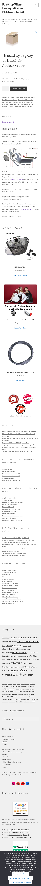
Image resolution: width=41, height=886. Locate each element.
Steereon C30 (6, 574)
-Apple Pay (6, 757)
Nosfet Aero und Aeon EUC (10, 592)
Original (10, 106)
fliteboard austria (26, 656)
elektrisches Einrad (10, 649)
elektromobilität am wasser (22, 689)
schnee (18, 696)
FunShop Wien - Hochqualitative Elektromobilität (13, 8)
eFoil (29, 646)
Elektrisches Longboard (24, 649)
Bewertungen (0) (8, 122)
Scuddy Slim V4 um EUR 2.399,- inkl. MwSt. (15, 542)
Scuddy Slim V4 (7, 469)
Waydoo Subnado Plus (9, 498)
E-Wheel (25, 646)
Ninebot (4, 106)
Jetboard (16, 659)
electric (12, 686)
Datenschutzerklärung (20, 874)
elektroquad (32, 689)
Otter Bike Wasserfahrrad (10, 597)
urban (21, 699)
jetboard (20, 694)
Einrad (7, 686)
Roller (8, 663)
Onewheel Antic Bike (8, 594)
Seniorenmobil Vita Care (9, 588)
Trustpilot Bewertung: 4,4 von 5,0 (20, 837)
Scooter (24, 663)
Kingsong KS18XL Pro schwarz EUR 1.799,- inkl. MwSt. (18, 540)
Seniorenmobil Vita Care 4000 (11, 474)
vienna (13, 670)
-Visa (4, 767)
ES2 (21, 104)
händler (10, 659)
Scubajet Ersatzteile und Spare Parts (13, 556)
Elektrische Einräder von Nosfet (12, 520)
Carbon (10, 684)
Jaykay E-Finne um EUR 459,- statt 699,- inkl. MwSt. (18, 452)
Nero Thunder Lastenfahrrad (11, 480)
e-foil (22, 684)
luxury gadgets (32, 659)
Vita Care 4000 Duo (8, 478)
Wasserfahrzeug (34, 699)
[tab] (20, 116)
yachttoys (7, 674)
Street (20, 667)
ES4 (23, 104)
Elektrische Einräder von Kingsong (12, 516)
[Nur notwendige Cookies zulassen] (39, 869)
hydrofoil (4, 659)
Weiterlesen (20, 381)
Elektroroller (7, 653)
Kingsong (25, 694)
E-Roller (9, 646)
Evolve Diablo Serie (8, 590)
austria (14, 637)
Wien (22, 670)
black (3, 646)
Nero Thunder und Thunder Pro (11, 599)
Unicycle (5, 670)
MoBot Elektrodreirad (8, 513)
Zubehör (29, 106)
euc (37, 689)
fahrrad (7, 691)
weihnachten (12, 702)
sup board (4, 699)
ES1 (18, 104)
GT (11, 694)
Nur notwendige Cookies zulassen (21, 882)
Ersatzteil (6, 656)
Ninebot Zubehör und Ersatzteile (20, 97)
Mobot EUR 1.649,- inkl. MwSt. (11, 551)
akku (3, 684)
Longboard (22, 659)
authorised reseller (27, 637)
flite (21, 691)
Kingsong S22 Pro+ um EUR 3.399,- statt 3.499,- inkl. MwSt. (20, 445)
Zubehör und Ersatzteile (19, 19)
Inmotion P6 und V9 (8, 581)
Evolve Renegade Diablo (9, 505)
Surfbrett (33, 667)
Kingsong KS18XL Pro (8, 579)
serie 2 (26, 696)
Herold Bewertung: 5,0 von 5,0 (19, 835)
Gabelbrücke (29, 104)
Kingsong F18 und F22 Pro (10, 585)
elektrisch (18, 686)
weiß (18, 670)
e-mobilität (26, 684)
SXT (36, 667)
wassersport (5, 702)
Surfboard (26, 667)
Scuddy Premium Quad (9, 518)
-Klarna (4, 742)
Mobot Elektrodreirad (8, 471)
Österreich (28, 674)
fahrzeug (12, 691)
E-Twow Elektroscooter (9, 511)
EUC (11, 656)
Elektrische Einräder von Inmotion (12, 502)
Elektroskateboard (32, 653)
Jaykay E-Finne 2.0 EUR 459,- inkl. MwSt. (14, 553)
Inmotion (14, 694)
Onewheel (10, 697)
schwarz (15, 663)
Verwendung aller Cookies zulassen (20, 878)
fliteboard (26, 691)
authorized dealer (9, 641)
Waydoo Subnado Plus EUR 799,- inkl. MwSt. (15, 538)
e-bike (18, 684)
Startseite (8, 19)
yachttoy (21, 702)
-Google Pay (6, 759)
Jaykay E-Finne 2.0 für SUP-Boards (12, 601)
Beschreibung (7, 116)
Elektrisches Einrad (28, 686)
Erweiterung (12, 104)
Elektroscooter (19, 652)
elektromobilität (8, 689)
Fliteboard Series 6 (8, 507)
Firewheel (17, 691)
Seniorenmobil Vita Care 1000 (11, 476)
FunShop (34, 656)
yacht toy (28, 670)
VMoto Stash (6, 577)
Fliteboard (19, 656)
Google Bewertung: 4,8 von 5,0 (19, 830)
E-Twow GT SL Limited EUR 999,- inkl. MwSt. (15, 549)
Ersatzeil (5, 104)
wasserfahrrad (26, 699)
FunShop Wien (6, 694)
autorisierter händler (28, 641)
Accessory (23, 102)
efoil (3, 686)
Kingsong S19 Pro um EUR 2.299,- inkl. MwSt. (15, 443)
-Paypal (4, 744)
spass (36, 696)
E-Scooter (30, 102)
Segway (16, 106)
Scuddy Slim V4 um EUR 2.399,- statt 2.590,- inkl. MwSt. (19, 431)
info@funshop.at (17, 179)
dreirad (14, 684)
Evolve (15, 656)
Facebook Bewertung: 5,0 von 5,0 (20, 832)
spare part (22, 106)
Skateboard (6, 667)
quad (14, 696)
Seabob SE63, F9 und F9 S (10, 583)
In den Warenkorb (19, 89)
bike (6, 684)
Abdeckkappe (15, 102)
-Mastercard (6, 765)
